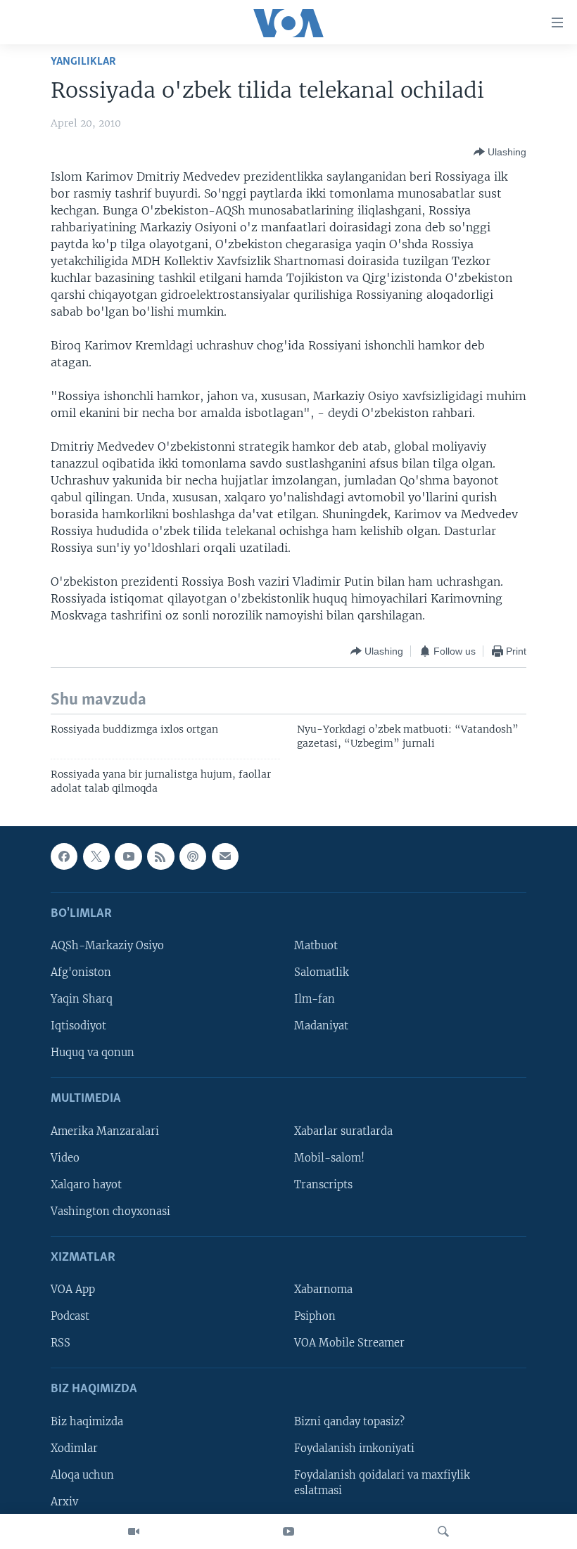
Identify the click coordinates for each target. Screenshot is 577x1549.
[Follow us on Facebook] (64, 856)
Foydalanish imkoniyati (354, 1448)
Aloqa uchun (82, 1475)
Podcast (70, 1316)
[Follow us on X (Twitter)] (96, 856)
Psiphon (315, 1316)
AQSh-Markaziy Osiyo (107, 945)
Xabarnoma (323, 1289)
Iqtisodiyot (78, 1026)
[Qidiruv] (443, 1531)
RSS (60, 1343)
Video (65, 1158)
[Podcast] (192, 856)
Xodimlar (74, 1448)
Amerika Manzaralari (105, 1131)
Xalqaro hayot (86, 1184)
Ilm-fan (314, 999)
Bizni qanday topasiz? (349, 1421)
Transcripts (323, 1184)
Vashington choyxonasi (110, 1211)
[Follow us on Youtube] (128, 856)
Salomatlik (321, 972)
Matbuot (316, 945)
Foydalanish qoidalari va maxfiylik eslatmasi (382, 1483)
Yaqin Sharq (82, 999)
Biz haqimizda (87, 1421)
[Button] (500, 151)
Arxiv (64, 1502)
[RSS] (160, 856)
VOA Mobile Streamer (349, 1343)
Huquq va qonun (92, 1052)
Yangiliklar (83, 62)
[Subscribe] (225, 856)
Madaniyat (321, 1026)
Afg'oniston (81, 972)
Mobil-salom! (329, 1158)
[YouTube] (288, 1531)
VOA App (73, 1289)
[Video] (134, 1531)
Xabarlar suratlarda (343, 1131)
